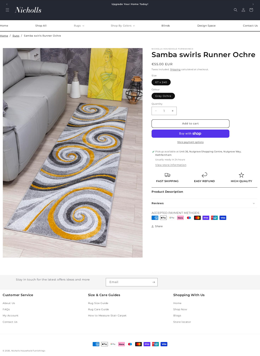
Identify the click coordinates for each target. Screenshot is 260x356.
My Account (11, 315)
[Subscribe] (153, 282)
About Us (9, 303)
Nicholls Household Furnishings (28, 350)
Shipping (175, 69)
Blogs (177, 315)
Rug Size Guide (98, 303)
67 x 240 (161, 82)
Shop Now (180, 309)
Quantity (157, 103)
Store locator (182, 321)
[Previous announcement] (7, 4)
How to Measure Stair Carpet (107, 315)
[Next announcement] (253, 4)
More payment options (190, 142)
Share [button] (159, 226)
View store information (170, 165)
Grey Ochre (163, 96)
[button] (7, 10)
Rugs (16, 35)
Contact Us (10, 321)
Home (4, 35)
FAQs (6, 309)
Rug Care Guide (98, 309)
